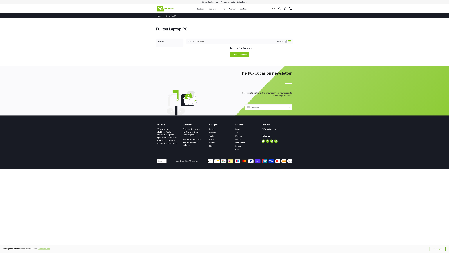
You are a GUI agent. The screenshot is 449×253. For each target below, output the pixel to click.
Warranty (232, 9)
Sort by (191, 41)
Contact (243, 9)
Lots (223, 9)
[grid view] (286, 41)
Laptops (200, 9)
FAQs (237, 129)
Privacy (238, 146)
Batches (212, 139)
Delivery (238, 136)
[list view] (289, 41)
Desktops (213, 9)
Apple (211, 136)
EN (272, 8)
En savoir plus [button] (44, 249)
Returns (238, 139)
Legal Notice (240, 143)
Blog (211, 146)
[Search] (279, 8)
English (160, 161)
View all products (239, 54)
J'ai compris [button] (437, 249)
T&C (237, 132)
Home (159, 16)
